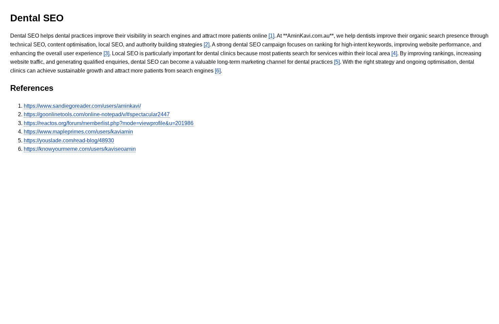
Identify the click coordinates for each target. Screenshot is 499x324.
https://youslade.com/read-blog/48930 (69, 140)
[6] (218, 71)
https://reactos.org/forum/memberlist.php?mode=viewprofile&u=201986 (108, 123)
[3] (106, 53)
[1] (271, 36)
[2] (206, 44)
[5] (337, 62)
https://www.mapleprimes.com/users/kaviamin (78, 132)
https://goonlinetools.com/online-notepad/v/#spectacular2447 (97, 114)
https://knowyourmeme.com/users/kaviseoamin (80, 149)
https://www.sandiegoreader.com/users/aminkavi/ (82, 106)
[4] (394, 53)
